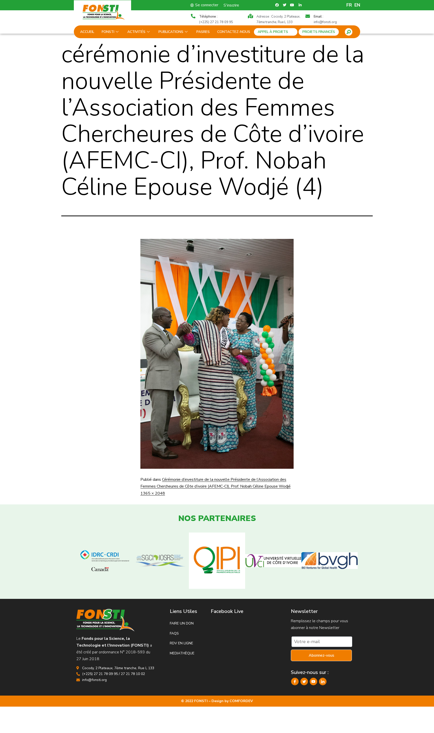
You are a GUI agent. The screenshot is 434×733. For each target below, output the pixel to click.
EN (357, 5)
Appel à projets (273, 31)
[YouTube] (313, 681)
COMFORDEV (241, 701)
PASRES (203, 31)
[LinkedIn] (323, 681)
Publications (170, 31)
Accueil (87, 31)
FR (349, 5)
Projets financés (318, 31)
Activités (136, 31)
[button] (348, 32)
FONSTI (108, 31)
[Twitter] (304, 681)
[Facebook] (295, 681)
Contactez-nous (233, 31)
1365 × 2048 (152, 493)
